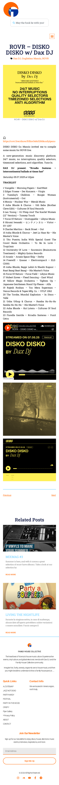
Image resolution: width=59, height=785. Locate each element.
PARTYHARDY (8, 695)
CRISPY (6, 707)
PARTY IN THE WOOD (11, 703)
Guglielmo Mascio (31, 58)
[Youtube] (29, 778)
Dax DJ (17, 58)
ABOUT (6, 720)
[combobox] (29, 23)
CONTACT (7, 724)
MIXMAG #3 (14, 557)
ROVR (45, 58)
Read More (11, 574)
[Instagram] (18, 778)
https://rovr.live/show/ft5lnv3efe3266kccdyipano (29, 141)
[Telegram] (41, 778)
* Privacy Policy (9, 715)
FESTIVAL (7, 699)
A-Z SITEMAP (8, 686)
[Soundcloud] (23, 778)
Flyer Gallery (7, 711)
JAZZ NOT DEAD (9, 690)
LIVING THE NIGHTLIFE (22, 615)
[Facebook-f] (35, 778)
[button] (52, 36)
